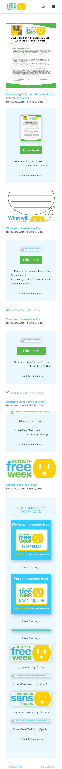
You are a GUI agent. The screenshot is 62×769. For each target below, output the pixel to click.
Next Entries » (48, 766)
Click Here (31, 260)
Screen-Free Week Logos (21, 485)
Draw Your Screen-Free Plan (23, 319)
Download (31, 150)
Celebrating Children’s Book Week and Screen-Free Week (30, 96)
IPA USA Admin (18, 102)
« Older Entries (14, 766)
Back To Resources (32, 175)
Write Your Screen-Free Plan (23, 228)
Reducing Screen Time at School (26, 402)
